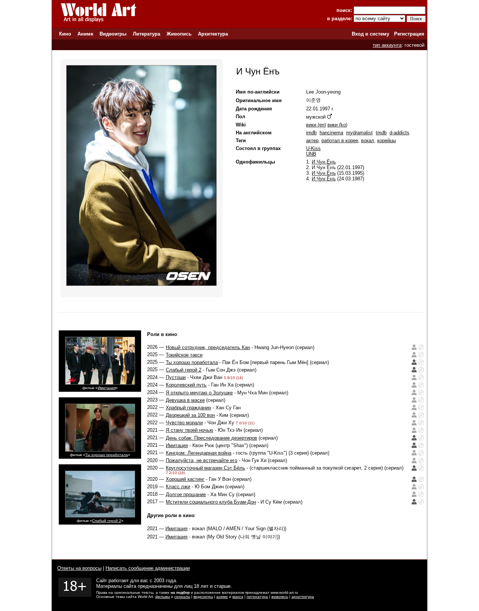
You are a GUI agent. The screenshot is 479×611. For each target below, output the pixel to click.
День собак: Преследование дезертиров (211, 438)
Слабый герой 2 (106, 521)
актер (312, 140)
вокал (367, 140)
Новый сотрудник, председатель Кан (208, 347)
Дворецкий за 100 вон (190, 415)
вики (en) (316, 125)
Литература (146, 34)
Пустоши (176, 377)
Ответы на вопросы (79, 568)
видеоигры (203, 597)
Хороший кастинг (185, 479)
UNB (311, 154)
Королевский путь (186, 385)
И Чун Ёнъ (324, 162)
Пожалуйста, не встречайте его (201, 460)
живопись (279, 597)
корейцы (386, 140)
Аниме (85, 34)
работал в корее (339, 140)
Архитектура (213, 34)
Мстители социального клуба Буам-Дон (211, 502)
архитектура (303, 597)
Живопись (179, 34)
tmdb (381, 132)
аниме (222, 597)
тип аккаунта (387, 45)
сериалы (182, 597)
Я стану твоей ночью (189, 430)
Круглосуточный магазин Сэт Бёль (205, 468)
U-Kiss (313, 148)
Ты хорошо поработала (106, 455)
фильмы (162, 597)
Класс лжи (178, 486)
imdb (311, 132)
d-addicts (399, 132)
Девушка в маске (185, 400)
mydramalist (359, 132)
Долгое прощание (186, 494)
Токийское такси (184, 355)
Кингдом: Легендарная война (198, 453)
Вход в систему (370, 34)
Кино (65, 34)
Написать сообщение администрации (148, 568)
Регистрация (409, 34)
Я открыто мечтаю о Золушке (199, 392)
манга (237, 597)
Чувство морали (184, 422)
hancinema (331, 132)
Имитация (107, 388)
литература (257, 597)
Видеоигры (113, 34)
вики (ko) (337, 125)
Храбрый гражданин (188, 407)
